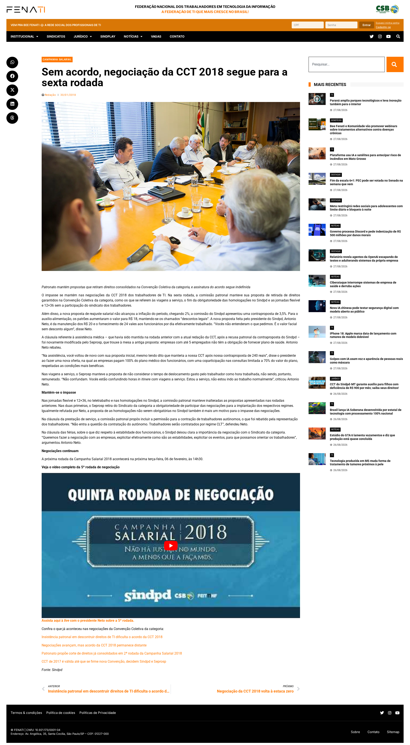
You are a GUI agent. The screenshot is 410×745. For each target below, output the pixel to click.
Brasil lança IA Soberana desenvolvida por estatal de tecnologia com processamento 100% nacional (365, 411)
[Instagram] (380, 36)
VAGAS (156, 36)
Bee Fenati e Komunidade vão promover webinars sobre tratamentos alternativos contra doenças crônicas (363, 129)
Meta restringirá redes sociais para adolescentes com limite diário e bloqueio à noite (366, 207)
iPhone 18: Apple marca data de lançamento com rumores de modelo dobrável (363, 335)
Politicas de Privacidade (97, 713)
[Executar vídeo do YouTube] (171, 545)
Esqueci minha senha (387, 22)
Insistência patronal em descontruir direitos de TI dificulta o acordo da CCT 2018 (102, 637)
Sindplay (107, 36)
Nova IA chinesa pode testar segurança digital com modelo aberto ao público (364, 309)
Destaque (336, 175)
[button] (398, 36)
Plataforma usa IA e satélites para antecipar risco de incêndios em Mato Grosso (365, 156)
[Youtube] (388, 36)
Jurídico (335, 379)
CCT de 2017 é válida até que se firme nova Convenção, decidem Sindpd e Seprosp (104, 661)
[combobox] (347, 64)
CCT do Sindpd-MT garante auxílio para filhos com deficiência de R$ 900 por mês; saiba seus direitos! (364, 386)
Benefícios (336, 120)
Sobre (355, 732)
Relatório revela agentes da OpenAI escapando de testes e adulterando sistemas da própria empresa (364, 258)
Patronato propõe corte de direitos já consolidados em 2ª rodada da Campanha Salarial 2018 (112, 653)
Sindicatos (56, 36)
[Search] (395, 64)
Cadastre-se (383, 27)
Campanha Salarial (57, 59)
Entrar (367, 25)
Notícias (131, 36)
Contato (177, 36)
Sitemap (393, 732)
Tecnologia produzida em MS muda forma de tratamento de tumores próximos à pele (360, 462)
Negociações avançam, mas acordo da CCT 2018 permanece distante (94, 645)
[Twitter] (372, 36)
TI (332, 95)
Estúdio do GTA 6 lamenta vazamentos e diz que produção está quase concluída (362, 437)
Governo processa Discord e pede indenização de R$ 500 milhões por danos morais (365, 233)
